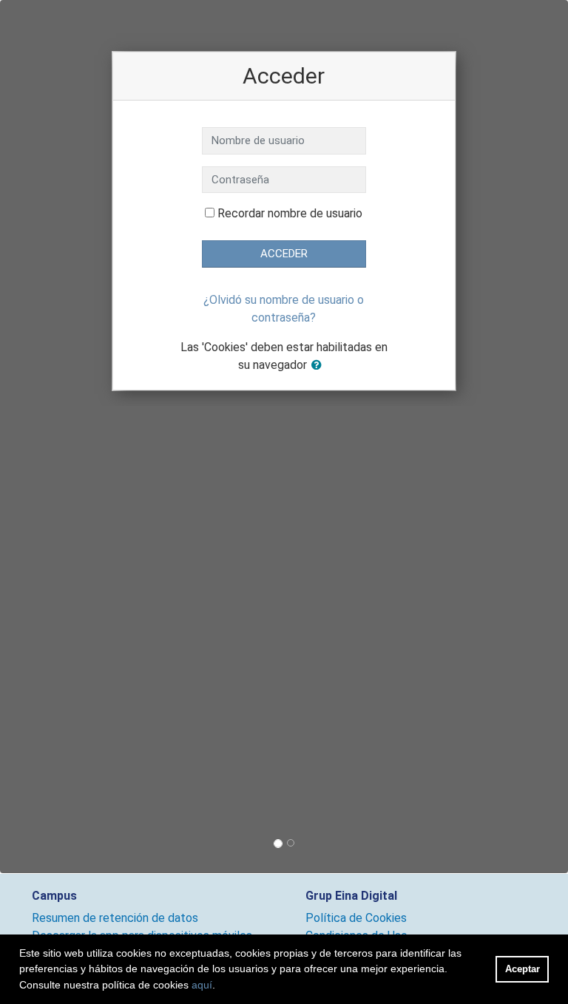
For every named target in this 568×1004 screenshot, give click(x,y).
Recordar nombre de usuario (289, 213)
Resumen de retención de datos (115, 918)
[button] (319, 365)
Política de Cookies (356, 918)
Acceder (284, 253)
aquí (202, 985)
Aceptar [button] (522, 968)
